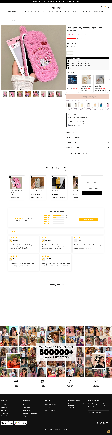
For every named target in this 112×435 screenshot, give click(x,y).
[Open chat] (108, 431)
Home (4, 21)
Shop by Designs (45, 11)
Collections (21, 11)
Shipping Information (29, 416)
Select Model (71, 43)
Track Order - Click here (76, 125)
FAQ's (24, 404)
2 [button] (53, 275)
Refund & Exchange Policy (30, 413)
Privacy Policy (5, 413)
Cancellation (71, 142)
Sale (102, 11)
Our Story (4, 404)
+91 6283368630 (79, 121)
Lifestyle (67, 11)
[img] (13, 238)
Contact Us (4, 407)
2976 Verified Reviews (82, 34)
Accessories (58, 11)
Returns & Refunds (73, 147)
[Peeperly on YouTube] (107, 422)
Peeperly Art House (92, 11)
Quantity (69, 50)
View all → (106, 100)
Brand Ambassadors (50, 404)
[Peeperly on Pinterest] (101, 422)
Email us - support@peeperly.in (78, 117)
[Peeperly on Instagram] (104, 422)
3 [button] (56, 275)
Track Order (26, 407)
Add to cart (92, 193)
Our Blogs (3, 410)
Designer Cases (78, 11)
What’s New (12, 11)
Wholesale (48, 407)
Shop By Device (33, 11)
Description (70, 132)
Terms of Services (6, 416)
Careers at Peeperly (51, 410)
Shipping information (74, 137)
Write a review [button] (88, 219)
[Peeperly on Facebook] (97, 422)
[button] (47, 215)
